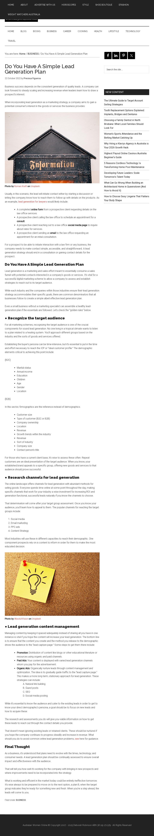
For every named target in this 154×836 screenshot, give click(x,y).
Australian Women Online (35, 825)
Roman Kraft (20, 186)
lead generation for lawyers (32, 201)
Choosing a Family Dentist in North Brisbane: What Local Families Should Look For (123, 124)
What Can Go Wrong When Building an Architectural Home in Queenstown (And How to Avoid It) (125, 186)
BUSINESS (21, 800)
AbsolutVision (21, 618)
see (77, 738)
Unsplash (35, 186)
